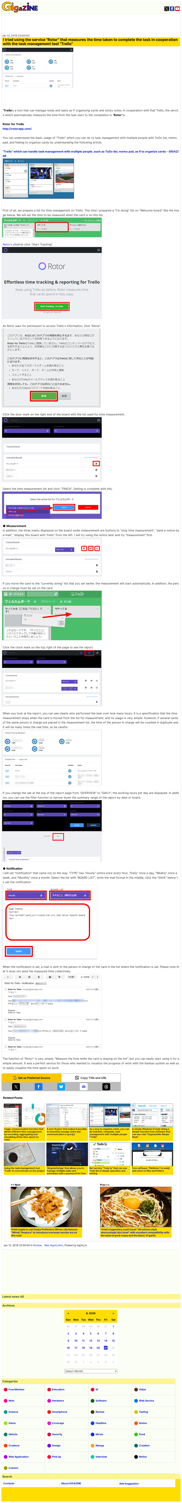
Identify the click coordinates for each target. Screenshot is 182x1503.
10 (75, 1340)
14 (105, 1340)
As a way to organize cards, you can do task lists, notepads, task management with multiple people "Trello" (109, 1133)
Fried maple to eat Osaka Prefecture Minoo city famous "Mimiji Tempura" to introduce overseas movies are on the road (44, 1232)
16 (68, 1347)
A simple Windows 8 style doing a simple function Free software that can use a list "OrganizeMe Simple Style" (151, 1133)
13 (98, 1340)
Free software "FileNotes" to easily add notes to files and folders (151, 1169)
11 (83, 1340)
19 (90, 1347)
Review (37, 1245)
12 (90, 1340)
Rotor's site (10, 244)
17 (76, 1347)
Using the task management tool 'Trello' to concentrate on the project (24, 1169)
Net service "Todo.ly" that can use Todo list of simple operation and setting (108, 1171)
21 (105, 1347)
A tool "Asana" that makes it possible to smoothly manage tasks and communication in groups (67, 1132)
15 (113, 1340)
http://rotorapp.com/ (17, 128)
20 (98, 1347)
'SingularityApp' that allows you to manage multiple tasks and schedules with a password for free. (66, 1171)
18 (83, 1347)
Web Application (53, 1245)
